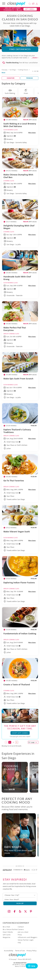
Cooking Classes (23, 70)
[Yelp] (20, 911)
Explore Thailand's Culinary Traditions (17, 431)
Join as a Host (23, 932)
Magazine (6, 937)
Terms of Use (20, 951)
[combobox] (20, 895)
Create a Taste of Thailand (16, 684)
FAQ (19, 943)
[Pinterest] (31, 911)
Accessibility (8, 951)
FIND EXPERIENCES (20, 49)
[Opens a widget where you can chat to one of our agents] (32, 966)
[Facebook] (14, 911)
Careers (21, 929)
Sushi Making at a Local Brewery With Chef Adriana (19, 125)
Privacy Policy (31, 951)
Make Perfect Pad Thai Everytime (14, 329)
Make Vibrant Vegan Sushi (16, 531)
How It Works (8, 932)
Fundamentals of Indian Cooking (19, 633)
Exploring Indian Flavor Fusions (19, 582)
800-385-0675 (27, 959)
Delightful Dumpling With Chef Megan (18, 227)
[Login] (37, 3)
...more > (34, 58)
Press (20, 935)
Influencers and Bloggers (27, 937)
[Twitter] (25, 911)
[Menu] (3, 4)
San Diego (13, 70)
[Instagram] (9, 911)
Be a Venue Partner (10, 929)
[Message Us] (33, 3)
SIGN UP (20, 903)
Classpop (4, 70)
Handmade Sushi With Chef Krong (17, 278)
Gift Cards (7, 935)
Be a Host (6, 927)
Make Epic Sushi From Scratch (18, 378)
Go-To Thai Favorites (13, 480)
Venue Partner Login (25, 940)
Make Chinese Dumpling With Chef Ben (18, 176)
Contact (21, 927)
